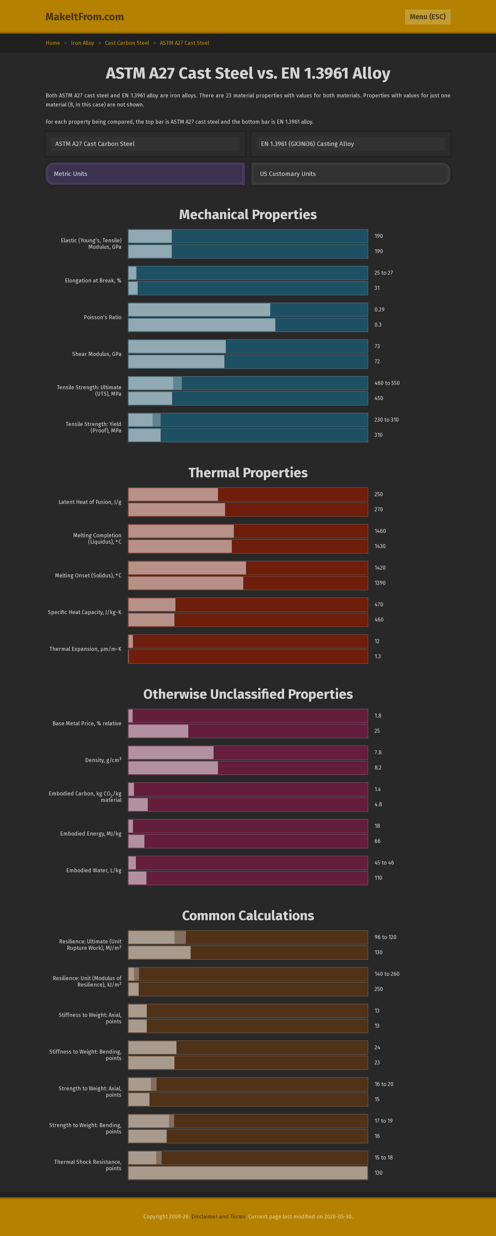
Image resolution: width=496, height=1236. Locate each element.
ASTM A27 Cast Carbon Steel (95, 144)
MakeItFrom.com (85, 17)
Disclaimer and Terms (218, 1216)
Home (53, 43)
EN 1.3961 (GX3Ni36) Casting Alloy (307, 144)
